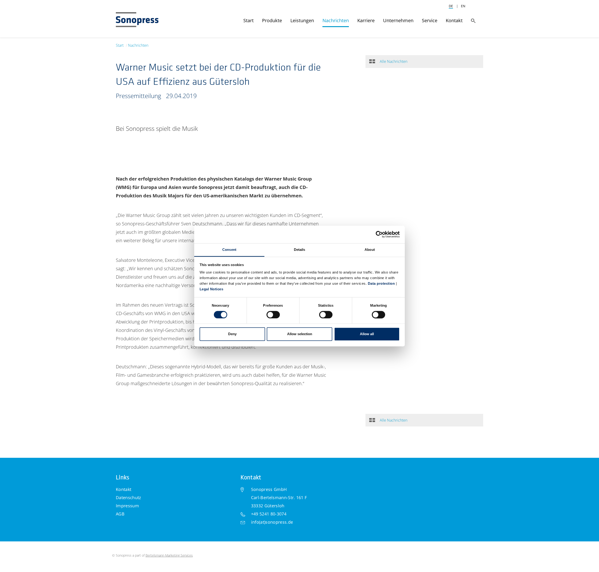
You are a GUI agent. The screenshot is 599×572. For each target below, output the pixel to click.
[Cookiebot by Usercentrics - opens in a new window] (379, 234)
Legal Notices (211, 289)
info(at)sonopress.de (272, 522)
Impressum (127, 505)
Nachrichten (138, 45)
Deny (232, 334)
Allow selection (299, 334)
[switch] (273, 314)
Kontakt (123, 489)
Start (120, 45)
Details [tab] (299, 250)
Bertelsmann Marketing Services (169, 555)
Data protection (381, 283)
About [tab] (370, 250)
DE (451, 6)
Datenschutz (128, 497)
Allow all (367, 334)
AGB (120, 513)
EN (463, 6)
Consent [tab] (229, 250)
